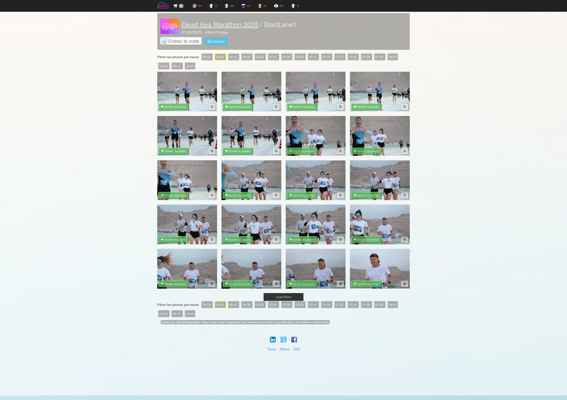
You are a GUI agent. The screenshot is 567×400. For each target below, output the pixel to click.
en (199, 5)
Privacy (285, 349)
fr (297, 5)
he (281, 5)
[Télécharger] (212, 106)
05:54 (207, 57)
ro (264, 5)
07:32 (353, 57)
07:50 (379, 57)
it (215, 5)
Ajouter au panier (175, 107)
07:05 (286, 57)
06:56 (260, 57)
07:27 (340, 57)
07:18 (326, 57)
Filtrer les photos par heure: (178, 57)
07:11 (313, 57)
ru (248, 5)
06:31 (233, 57)
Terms (271, 349)
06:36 (247, 57)
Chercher (218, 41)
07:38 (366, 57)
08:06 (163, 66)
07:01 (273, 57)
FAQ (296, 349)
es (231, 5)
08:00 (393, 57)
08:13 (177, 66)
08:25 (190, 66)
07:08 (300, 57)
